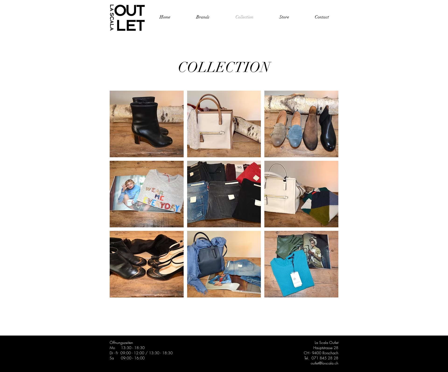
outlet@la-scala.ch (324, 363)
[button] (147, 124)
